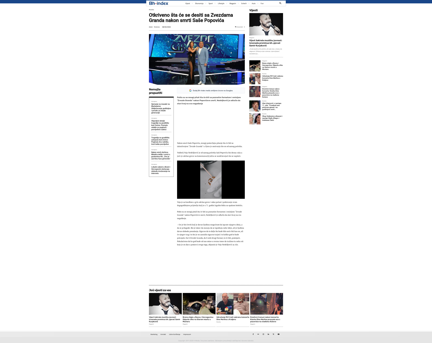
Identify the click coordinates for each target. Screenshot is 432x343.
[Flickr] (258, 334)
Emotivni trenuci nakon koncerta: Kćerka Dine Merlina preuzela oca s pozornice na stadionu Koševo (270, 93)
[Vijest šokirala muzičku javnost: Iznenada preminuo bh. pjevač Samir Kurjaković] (266, 24)
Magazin (251, 37)
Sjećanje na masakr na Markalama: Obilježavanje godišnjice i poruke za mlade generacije (161, 108)
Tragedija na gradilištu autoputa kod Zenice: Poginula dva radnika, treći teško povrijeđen (160, 141)
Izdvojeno (154, 101)
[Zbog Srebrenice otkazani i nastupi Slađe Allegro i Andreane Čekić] (254, 118)
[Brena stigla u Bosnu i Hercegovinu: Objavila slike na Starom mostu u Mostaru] (254, 65)
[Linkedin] (268, 334)
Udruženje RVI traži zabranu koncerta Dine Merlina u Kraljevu (272, 78)
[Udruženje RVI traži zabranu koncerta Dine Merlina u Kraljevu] (254, 78)
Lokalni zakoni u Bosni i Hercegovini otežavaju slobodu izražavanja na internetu (160, 170)
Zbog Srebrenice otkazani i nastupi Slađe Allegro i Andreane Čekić (272, 118)
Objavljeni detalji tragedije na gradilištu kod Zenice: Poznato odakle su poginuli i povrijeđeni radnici (160, 125)
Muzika (151, 9)
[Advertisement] (211, 123)
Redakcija (157, 27)
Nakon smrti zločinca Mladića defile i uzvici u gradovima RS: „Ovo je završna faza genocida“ (160, 155)
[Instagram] (263, 334)
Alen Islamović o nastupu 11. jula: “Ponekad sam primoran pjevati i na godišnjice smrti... (271, 106)
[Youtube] (278, 334)
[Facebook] (253, 334)
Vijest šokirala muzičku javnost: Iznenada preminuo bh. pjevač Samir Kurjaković (265, 43)
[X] (273, 334)
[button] (280, 3)
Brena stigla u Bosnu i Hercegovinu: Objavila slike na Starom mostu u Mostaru (272, 66)
